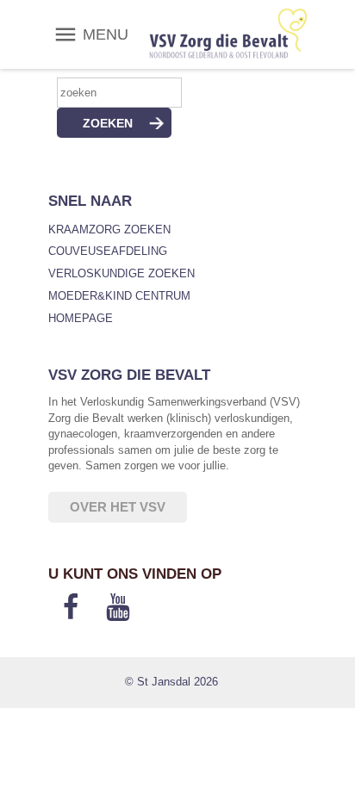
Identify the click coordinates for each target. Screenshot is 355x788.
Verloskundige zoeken (121, 273)
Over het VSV (117, 506)
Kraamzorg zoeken (109, 229)
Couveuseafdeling (107, 251)
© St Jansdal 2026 (171, 681)
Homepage (80, 318)
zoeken (108, 123)
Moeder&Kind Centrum (119, 295)
